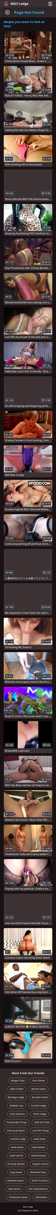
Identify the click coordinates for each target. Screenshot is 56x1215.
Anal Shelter (38, 1080)
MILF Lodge (19, 4)
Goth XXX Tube (41, 1122)
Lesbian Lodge (18, 1138)
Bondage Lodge (16, 1097)
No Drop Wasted (16, 1163)
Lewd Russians (38, 1155)
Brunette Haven (40, 1097)
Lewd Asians (17, 1147)
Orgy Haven (16, 1172)
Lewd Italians (38, 1147)
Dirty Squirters (17, 1113)
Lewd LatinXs (16, 1155)
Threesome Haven (18, 1197)
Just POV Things (41, 1130)
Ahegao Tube (18, 1080)
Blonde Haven (38, 1088)
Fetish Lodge (39, 1113)
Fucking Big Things (17, 1122)
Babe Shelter (17, 1088)
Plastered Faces (38, 1172)
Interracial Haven (16, 1130)
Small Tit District (40, 1180)
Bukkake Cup (16, 1105)
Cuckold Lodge (38, 1105)
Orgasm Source (40, 1163)
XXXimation (41, 1197)
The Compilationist (38, 1188)
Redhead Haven (15, 1180)
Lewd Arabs (39, 1138)
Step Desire (14, 1188)
